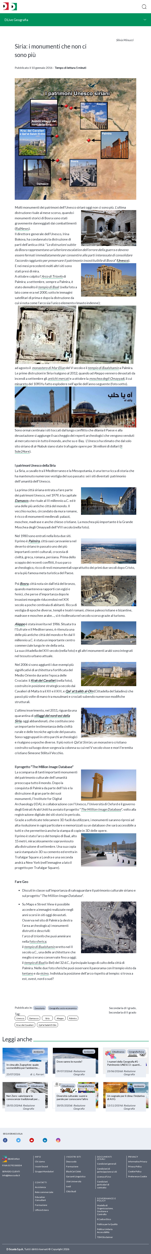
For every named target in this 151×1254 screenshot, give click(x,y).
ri (43, 680)
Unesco (122, 260)
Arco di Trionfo (52, 276)
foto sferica (37, 941)
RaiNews (22, 228)
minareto (21, 384)
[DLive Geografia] (14, 9)
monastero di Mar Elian (48, 368)
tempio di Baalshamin (103, 368)
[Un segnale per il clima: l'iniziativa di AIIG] (126, 1097)
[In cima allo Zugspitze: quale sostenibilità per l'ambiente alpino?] (25, 1062)
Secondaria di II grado (122, 1012)
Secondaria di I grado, (122, 1008)
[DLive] (6, 6)
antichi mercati (58, 378)
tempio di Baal (48, 287)
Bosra (24, 584)
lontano (27, 973)
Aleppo (20, 624)
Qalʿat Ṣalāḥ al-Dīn (79, 691)
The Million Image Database (101, 809)
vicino (44, 973)
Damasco (21, 501)
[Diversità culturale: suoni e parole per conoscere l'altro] (75, 1097)
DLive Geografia (16, 20)
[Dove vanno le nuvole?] (75, 1062)
